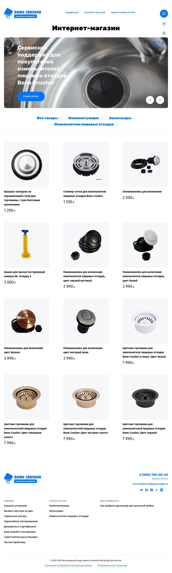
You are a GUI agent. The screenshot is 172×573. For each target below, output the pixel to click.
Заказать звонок (160, 478)
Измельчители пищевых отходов (84, 124)
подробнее (31, 96)
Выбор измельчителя (123, 13)
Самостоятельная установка (20, 537)
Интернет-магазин (94, 13)
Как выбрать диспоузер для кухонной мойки (127, 505)
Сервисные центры (15, 516)
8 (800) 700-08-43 (153, 475)
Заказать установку (15, 505)
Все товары (47, 118)
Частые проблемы (15, 542)
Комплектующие (83, 118)
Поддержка (72, 13)
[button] (150, 100)
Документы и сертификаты (20, 526)
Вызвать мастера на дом (18, 510)
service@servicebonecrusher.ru (150, 484)
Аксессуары (120, 118)
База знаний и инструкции (20, 531)
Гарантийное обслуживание (21, 521)
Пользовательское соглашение (112, 565)
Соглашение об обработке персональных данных (68, 565)
